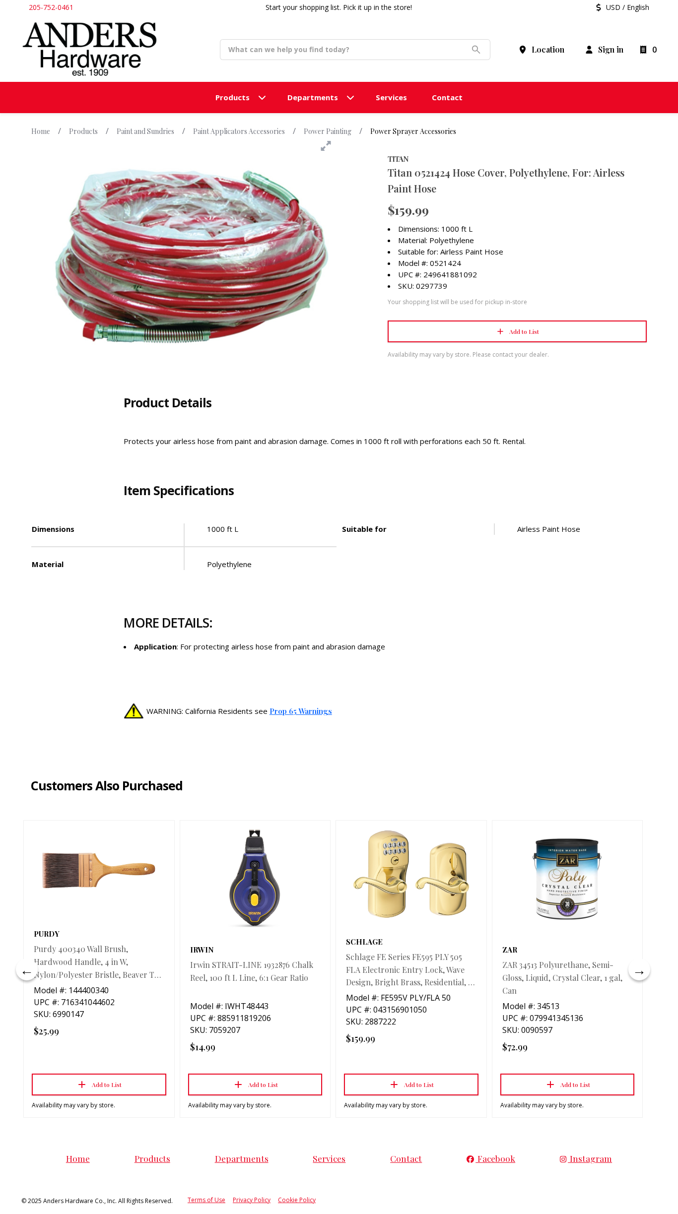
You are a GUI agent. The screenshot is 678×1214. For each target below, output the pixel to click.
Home (40, 131)
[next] (639, 969)
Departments (242, 1158)
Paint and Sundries (145, 131)
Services (329, 1158)
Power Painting (327, 131)
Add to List (524, 331)
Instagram (590, 1158)
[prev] (27, 969)
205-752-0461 (51, 7)
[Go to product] (99, 871)
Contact (406, 1158)
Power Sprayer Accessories (413, 131)
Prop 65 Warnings (301, 711)
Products (83, 131)
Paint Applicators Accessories (239, 131)
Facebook (495, 1158)
